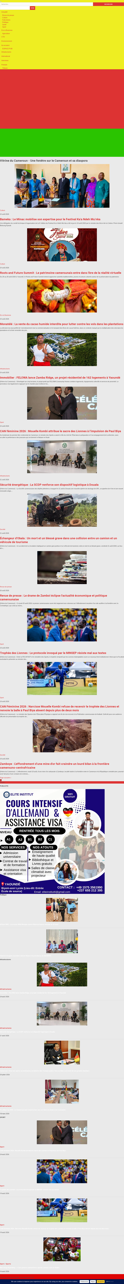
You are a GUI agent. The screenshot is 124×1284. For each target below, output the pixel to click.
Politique (5, 22)
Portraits (4, 65)
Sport (4, 27)
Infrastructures (6, 52)
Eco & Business (6, 30)
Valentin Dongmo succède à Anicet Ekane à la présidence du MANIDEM (25, 956)
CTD (3, 37)
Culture (4, 17)
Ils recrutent (5, 45)
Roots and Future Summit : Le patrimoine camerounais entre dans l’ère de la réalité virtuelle (60, 272)
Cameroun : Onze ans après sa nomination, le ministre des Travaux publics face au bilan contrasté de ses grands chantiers (44, 1071)
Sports (8, 1264)
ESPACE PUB (7, 48)
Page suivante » (5, 778)
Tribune (5, 68)
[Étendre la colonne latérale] (1, 780)
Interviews (4, 60)
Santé (4, 24)
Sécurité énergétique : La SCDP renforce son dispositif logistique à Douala (49, 484)
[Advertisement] (62, 143)
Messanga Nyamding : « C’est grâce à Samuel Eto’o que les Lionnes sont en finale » (30, 1268)
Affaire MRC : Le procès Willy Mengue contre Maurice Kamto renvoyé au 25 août (29, 924)
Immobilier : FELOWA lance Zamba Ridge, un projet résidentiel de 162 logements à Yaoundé (60, 377)
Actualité (4, 12)
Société (2, 529)
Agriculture (6, 33)
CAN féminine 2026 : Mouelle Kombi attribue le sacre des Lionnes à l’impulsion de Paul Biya (60, 431)
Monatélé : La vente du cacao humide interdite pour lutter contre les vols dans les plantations (61, 324)
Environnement (6, 41)
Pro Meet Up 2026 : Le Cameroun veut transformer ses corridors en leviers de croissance (32, 1110)
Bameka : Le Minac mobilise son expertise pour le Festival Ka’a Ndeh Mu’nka (50, 219)
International (5, 56)
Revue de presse (8, 15)
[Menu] (1, 1)
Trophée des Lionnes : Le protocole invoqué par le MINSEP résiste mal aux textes (53, 653)
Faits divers (6, 20)
